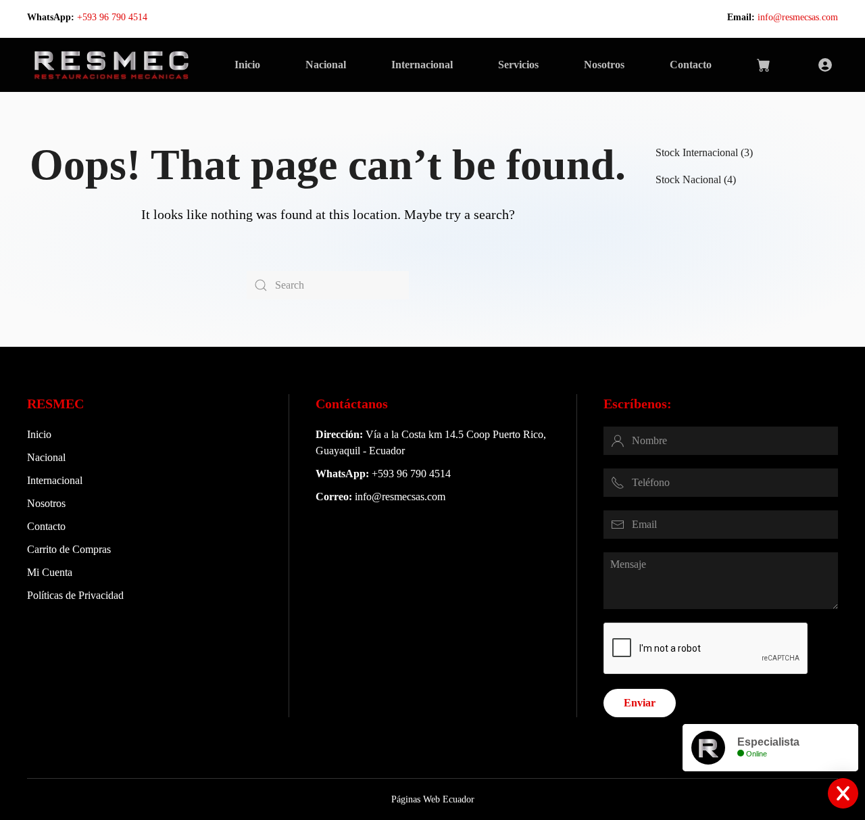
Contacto (691, 64)
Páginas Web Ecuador (432, 799)
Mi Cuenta (49, 572)
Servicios (518, 64)
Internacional (422, 64)
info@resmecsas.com (798, 17)
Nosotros (604, 64)
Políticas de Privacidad (75, 595)
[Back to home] (111, 65)
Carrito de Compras (69, 549)
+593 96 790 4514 (112, 17)
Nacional (325, 64)
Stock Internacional (697, 152)
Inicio (247, 64)
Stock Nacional (688, 179)
